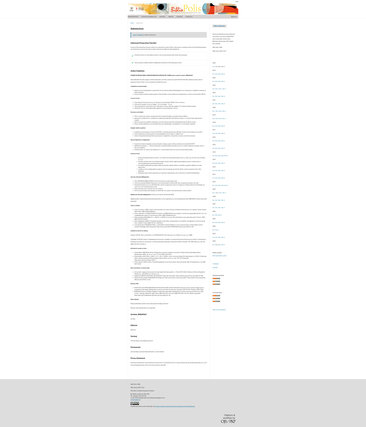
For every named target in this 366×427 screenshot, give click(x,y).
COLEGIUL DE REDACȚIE (149, 16)
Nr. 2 (217, 74)
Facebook (216, 264)
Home (132, 23)
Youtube (215, 267)
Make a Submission (219, 26)
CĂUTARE (179, 16)
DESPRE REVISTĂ (133, 16)
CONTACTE (188, 16)
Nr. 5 (226, 155)
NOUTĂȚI (162, 16)
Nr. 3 (220, 74)
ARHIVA (170, 16)
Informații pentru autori (220, 255)
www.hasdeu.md (135, 399)
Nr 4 (223, 126)
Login (236, 1)
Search (235, 16)
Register (140, 35)
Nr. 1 (214, 66)
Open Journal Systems (219, 309)
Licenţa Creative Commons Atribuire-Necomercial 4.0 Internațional (175, 406)
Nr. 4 (223, 74)
